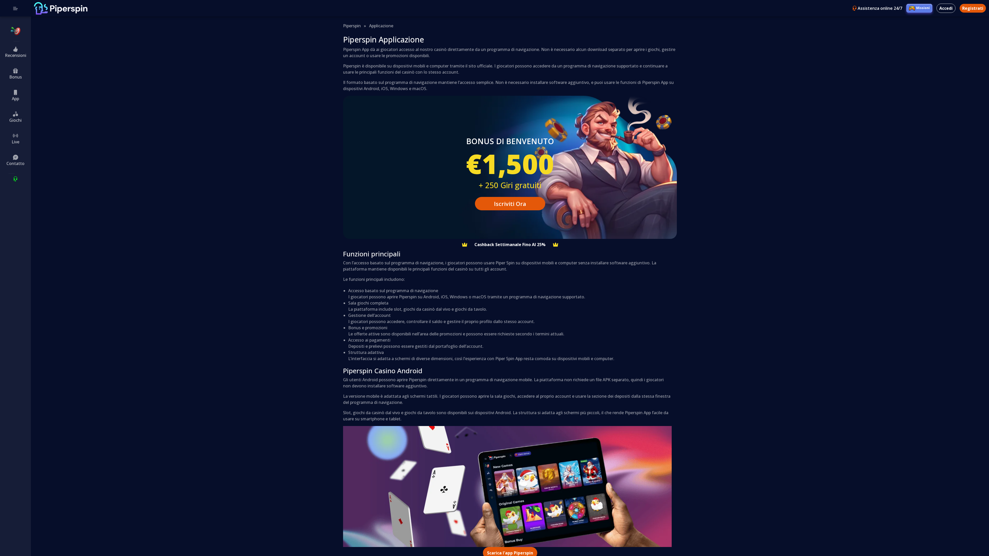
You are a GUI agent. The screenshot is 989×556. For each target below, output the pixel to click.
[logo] (61, 8)
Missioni (923, 8)
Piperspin (352, 26)
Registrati (972, 8)
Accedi (946, 8)
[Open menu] (15, 8)
